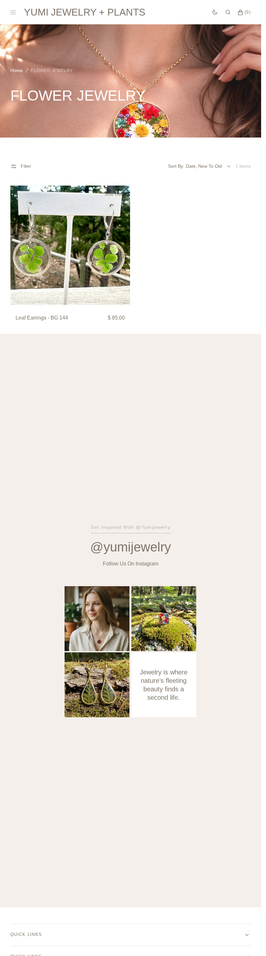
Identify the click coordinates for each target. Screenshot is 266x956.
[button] (227, 12)
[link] (70, 245)
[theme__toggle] (214, 12)
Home (16, 70)
